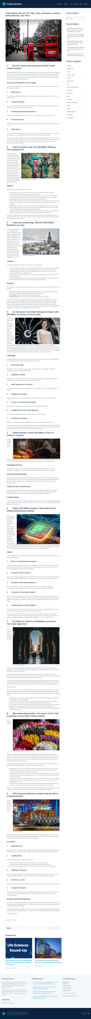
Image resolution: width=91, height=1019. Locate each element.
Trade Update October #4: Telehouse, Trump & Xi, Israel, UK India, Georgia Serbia (76, 36)
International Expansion (72, 87)
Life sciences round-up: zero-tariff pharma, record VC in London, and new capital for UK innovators (19, 962)
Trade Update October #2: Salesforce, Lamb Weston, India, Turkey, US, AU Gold (76, 49)
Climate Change (71, 75)
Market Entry (70, 93)
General (15, 920)
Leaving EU (69, 90)
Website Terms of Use (11, 1012)
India (68, 84)
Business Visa (70, 68)
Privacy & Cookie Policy (22, 1012)
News (68, 96)
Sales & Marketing (71, 111)
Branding (69, 65)
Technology (70, 114)
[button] (7, 954)
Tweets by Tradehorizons (8, 1003)
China (68, 71)
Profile (68, 105)
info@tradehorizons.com (71, 996)
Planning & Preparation (72, 102)
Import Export (70, 81)
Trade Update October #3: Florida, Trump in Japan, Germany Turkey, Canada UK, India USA (75, 42)
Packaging (69, 99)
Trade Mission (70, 117)
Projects (69, 108)
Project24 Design (22, 1015)
